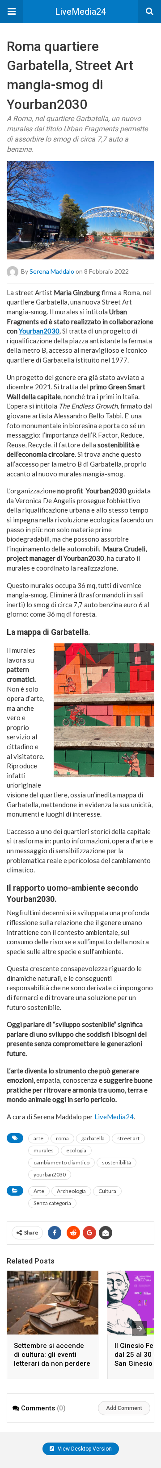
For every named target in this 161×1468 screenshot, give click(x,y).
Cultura (107, 1191)
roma (62, 1138)
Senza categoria (52, 1203)
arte (38, 1138)
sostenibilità (116, 1162)
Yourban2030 (39, 331)
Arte (39, 1191)
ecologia (76, 1150)
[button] (11, 11)
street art (128, 1138)
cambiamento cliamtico (61, 1162)
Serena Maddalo (52, 271)
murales (44, 1150)
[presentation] (139, 1328)
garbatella (93, 1138)
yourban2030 (50, 1174)
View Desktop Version (84, 1449)
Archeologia (71, 1191)
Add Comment (124, 1408)
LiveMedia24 (80, 11)
